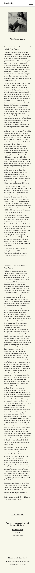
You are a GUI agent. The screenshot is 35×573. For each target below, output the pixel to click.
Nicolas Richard (11, 561)
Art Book (17, 532)
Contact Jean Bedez (17, 514)
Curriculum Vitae (17, 535)
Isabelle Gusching (19, 558)
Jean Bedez (9, 3)
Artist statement (17, 529)
